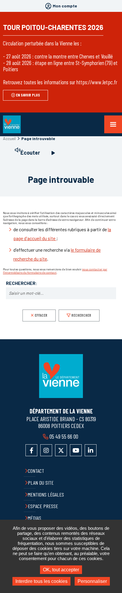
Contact (36, 470)
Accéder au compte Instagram (46, 450)
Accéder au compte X (61, 450)
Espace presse (43, 506)
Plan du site (41, 482)
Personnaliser (92, 581)
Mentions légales (46, 494)
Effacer (41, 315)
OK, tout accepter (61, 569)
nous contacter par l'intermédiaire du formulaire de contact (55, 271)
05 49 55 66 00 (63, 436)
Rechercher (81, 315)
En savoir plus (28, 95)
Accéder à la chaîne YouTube (76, 450)
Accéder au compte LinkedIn (91, 450)
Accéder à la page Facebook (31, 450)
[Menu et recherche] (113, 124)
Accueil (9, 138)
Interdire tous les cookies (41, 581)
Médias (34, 518)
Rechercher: (21, 283)
